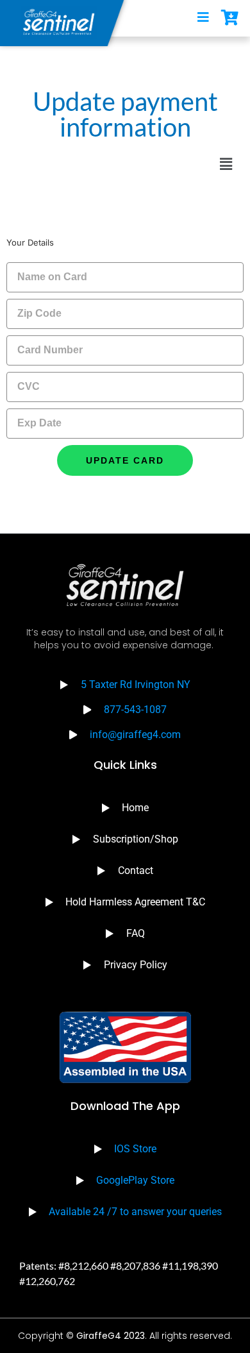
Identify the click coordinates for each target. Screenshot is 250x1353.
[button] (226, 164)
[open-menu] (203, 18)
